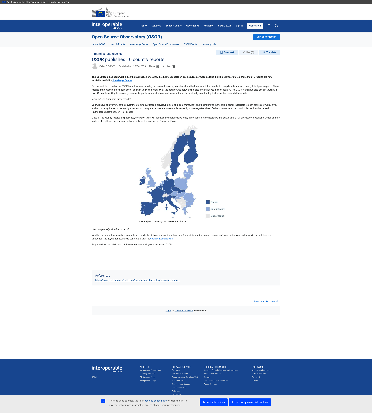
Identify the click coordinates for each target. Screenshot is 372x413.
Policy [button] (144, 25)
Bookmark (228, 52)
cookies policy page (155, 400)
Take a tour (176, 370)
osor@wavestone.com (161, 238)
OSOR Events (190, 44)
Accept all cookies (214, 402)
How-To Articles (178, 381)
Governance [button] (192, 25)
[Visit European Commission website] (112, 12)
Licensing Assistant (147, 374)
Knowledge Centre (139, 44)
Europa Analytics (210, 384)
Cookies (207, 377)
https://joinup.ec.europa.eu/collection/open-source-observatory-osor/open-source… (137, 280)
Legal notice (176, 395)
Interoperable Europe (148, 381)
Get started (255, 25)
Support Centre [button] (174, 25)
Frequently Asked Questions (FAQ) (185, 377)
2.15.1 (94, 377)
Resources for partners (212, 374)
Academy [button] (208, 25)
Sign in (239, 25)
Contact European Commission (216, 381)
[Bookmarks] (269, 26)
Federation (176, 391)
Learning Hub (209, 44)
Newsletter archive (259, 374)
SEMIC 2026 (224, 25)
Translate (271, 52)
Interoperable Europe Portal (150, 370)
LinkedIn (255, 381)
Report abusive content (266, 301)
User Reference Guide (180, 374)
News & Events (117, 44)
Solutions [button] (156, 25)
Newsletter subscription (261, 370)
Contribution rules (179, 388)
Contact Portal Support (181, 384)
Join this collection (266, 36)
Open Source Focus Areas (166, 44)
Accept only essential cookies (250, 402)
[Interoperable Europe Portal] (107, 26)
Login (168, 310)
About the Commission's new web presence (221, 370)
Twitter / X (256, 377)
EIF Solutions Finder (147, 377)
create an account (184, 310)
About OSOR (98, 44)
